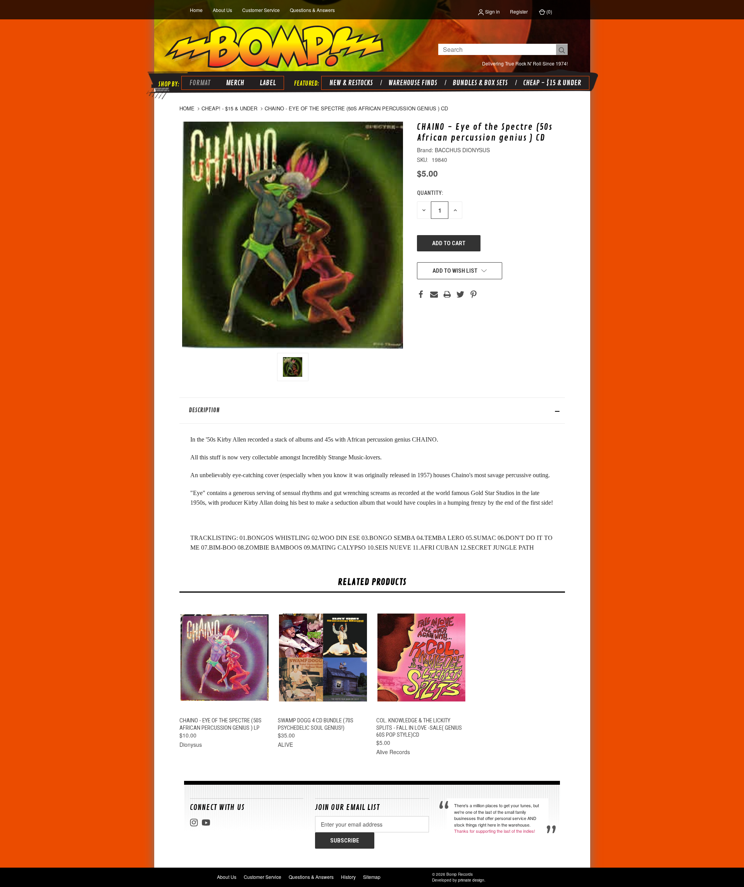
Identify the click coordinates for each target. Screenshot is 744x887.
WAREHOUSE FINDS (412, 83)
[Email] (434, 294)
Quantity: (430, 193)
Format (199, 83)
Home (196, 10)
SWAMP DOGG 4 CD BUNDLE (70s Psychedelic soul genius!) (315, 724)
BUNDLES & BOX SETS (480, 83)
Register (519, 11)
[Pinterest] (473, 294)
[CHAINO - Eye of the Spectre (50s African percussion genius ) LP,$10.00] (225, 657)
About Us (222, 10)
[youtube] (206, 822)
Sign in (492, 11)
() (548, 11)
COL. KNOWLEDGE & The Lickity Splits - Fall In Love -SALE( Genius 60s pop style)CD (419, 728)
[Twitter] (460, 294)
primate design (471, 880)
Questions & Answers (312, 10)
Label (268, 83)
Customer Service (261, 10)
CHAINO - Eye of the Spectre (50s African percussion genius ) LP (220, 724)
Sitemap (372, 876)
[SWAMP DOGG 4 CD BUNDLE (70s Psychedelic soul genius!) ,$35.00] (323, 657)
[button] (372, 410)
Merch (235, 83)
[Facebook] (421, 294)
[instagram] (194, 822)
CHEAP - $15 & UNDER (552, 83)
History (348, 876)
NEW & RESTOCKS (351, 83)
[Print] (447, 294)
